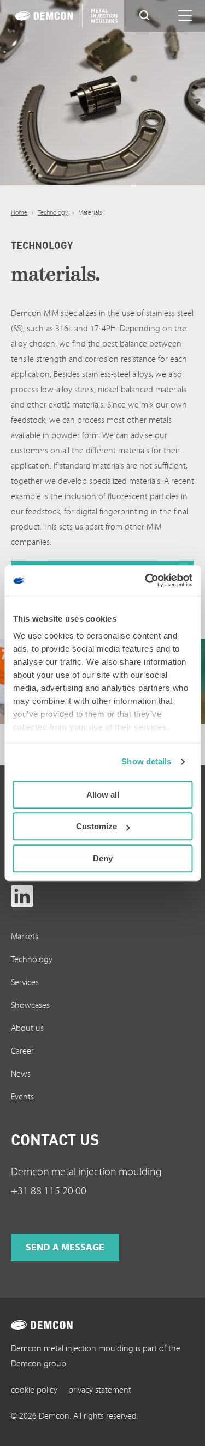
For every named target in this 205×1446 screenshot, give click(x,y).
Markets (24, 936)
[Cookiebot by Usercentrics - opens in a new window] (145, 580)
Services (25, 982)
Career (22, 1051)
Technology (53, 212)
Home (19, 212)
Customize (96, 826)
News (21, 1074)
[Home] (58, 16)
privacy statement (99, 1390)
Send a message (65, 1247)
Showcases (30, 1005)
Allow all (102, 794)
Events (22, 1097)
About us (27, 1028)
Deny (103, 858)
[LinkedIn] (22, 896)
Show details (146, 761)
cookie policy (34, 1390)
